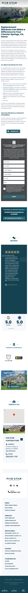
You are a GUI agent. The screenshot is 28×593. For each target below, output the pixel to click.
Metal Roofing (9, 553)
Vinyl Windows (10, 518)
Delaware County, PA (12, 533)
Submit (14, 196)
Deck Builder (9, 564)
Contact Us (14, 131)
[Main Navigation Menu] (24, 3)
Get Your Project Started (13, 218)
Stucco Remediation (11, 569)
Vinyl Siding (8, 508)
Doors (7, 561)
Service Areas (10, 531)
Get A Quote (15, 387)
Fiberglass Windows (11, 523)
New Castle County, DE (12, 541)
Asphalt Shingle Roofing (13, 551)
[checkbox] (4, 189)
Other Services (10, 559)
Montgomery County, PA (13, 536)
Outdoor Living (10, 566)
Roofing (8, 549)
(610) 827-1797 (12, 456)
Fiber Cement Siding (11, 505)
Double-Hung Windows (12, 525)
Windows (8, 516)
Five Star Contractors (12, 439)
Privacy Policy (9, 579)
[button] (14, 415)
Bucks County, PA (10, 538)
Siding (7, 503)
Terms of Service (18, 579)
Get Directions (10, 451)
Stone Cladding (10, 510)
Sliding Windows (10, 520)
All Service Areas (10, 543)
